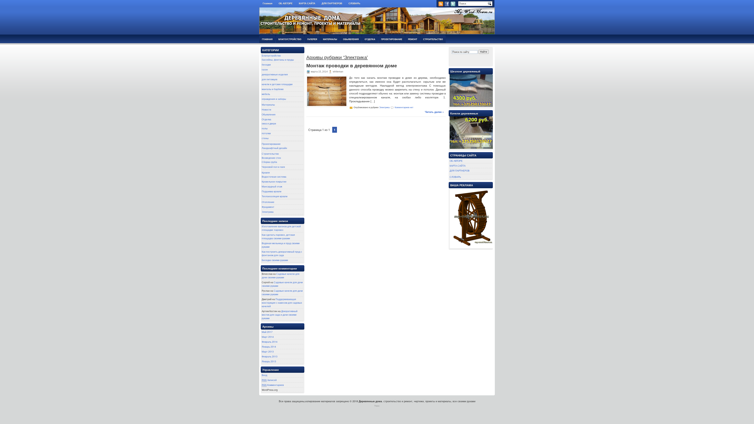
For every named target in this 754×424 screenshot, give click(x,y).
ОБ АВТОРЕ (286, 3)
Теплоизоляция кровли (274, 196)
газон (265, 69)
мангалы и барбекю (273, 89)
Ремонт (412, 39)
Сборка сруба (269, 162)
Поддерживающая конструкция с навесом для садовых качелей (282, 302)
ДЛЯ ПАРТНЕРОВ (332, 3)
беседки (266, 64)
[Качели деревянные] (471, 147)
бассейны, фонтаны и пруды (278, 59)
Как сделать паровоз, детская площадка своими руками (278, 236)
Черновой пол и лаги (273, 166)
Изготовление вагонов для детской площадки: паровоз (281, 228)
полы (265, 128)
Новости (266, 109)
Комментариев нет (404, 107)
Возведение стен (271, 157)
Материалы (330, 39)
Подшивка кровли (271, 191)
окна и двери (269, 123)
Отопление (268, 202)
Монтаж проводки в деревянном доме (351, 65)
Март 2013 (268, 351)
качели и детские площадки (277, 84)
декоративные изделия (275, 74)
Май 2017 (267, 332)
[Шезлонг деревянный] (471, 105)
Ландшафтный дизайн (274, 148)
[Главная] (366, 2)
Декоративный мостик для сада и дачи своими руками (279, 314)
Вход (264, 375)
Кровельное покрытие (274, 181)
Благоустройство (289, 39)
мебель (266, 94)
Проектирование (391, 39)
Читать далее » (434, 112)
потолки (266, 133)
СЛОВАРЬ (354, 3)
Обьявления (351, 39)
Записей (269, 380)
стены (265, 138)
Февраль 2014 (269, 341)
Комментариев (273, 385)
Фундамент (268, 206)
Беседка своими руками (275, 260)
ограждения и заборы (274, 99)
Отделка (370, 39)
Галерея (312, 39)
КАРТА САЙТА (307, 3)
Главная (267, 3)
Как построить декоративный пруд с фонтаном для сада (282, 253)
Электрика (268, 211)
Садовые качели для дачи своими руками (280, 275)
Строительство (433, 39)
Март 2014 (268, 336)
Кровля (266, 172)
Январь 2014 (269, 346)
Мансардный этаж (272, 186)
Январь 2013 (269, 361)
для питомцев (269, 79)
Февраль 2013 (269, 356)
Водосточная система (274, 176)
